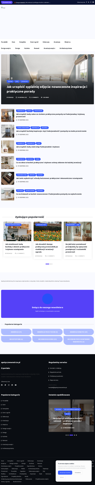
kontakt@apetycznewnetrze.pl (58, 387)
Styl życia (48, 474)
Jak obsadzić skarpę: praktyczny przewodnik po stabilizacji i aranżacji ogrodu (46, 248)
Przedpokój (23, 474)
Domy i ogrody (5, 482)
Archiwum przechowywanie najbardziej (79, 340)
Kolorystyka (4, 469)
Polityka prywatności (56, 376)
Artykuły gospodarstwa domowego (11, 479)
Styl (44, 471)
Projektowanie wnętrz (42, 479)
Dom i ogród (34, 42)
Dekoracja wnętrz (34, 471)
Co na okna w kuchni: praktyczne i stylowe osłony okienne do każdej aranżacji (48, 162)
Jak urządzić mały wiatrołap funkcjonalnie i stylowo (38, 146)
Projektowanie (19, 466)
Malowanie (29, 479)
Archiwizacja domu (66, 48)
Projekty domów (16, 476)
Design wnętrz (6, 48)
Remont (36, 48)
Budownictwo (17, 482)
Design (17, 48)
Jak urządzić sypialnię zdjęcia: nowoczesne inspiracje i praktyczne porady (47, 89)
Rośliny (3, 474)
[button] (66, 435)
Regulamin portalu (55, 372)
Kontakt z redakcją (55, 368)
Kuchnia (27, 48)
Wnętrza (67, 42)
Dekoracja (46, 42)
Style (40, 474)
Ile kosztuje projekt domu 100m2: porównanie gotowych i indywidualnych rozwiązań (68, 421)
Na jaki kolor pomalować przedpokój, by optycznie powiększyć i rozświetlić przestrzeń (76, 248)
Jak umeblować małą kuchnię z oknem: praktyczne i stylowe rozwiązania (17, 247)
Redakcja (10, 97)
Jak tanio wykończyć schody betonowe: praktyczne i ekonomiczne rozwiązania (49, 178)
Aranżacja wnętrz (49, 48)
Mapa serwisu (54, 380)
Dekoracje (15, 469)
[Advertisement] (47, 23)
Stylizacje (45, 469)
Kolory (40, 466)
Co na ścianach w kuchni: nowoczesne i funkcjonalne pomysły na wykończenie (49, 194)
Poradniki (4, 42)
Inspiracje (33, 474)
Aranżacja (57, 42)
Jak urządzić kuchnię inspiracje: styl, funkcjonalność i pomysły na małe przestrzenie (51, 131)
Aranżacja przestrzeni (47, 332)
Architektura (16, 339)
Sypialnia (22, 471)
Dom (13, 42)
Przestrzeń (4, 471)
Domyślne (22, 42)
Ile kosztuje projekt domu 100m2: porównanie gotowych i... (42, 2)
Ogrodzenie (4, 476)
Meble (23, 469)
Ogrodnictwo (31, 466)
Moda (26, 476)
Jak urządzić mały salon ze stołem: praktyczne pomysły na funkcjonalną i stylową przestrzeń (50, 115)
